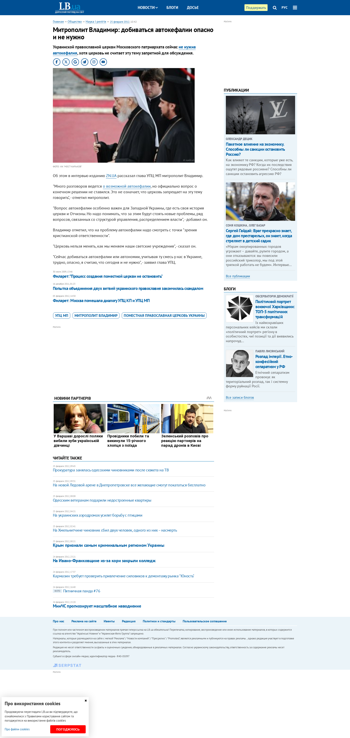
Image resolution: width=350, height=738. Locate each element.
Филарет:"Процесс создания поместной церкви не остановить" (108, 276)
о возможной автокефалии (127, 186)
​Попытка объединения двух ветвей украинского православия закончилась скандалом (128, 288)
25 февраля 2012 (119, 21)
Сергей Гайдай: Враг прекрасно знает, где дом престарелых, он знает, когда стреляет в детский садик (259, 236)
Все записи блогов (240, 397)
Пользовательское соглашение (205, 621)
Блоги (172, 7)
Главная (58, 21)
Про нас (58, 621)
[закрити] (86, 700)
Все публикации (238, 276)
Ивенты (109, 621)
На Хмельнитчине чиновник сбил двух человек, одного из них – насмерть (115, 530)
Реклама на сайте (83, 621)
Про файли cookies (17, 729)
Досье (193, 7)
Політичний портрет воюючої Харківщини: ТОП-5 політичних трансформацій (275, 309)
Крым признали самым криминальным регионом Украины (108, 545)
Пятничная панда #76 (77, 591)
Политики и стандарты (159, 621)
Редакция (129, 621)
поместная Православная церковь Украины (164, 315)
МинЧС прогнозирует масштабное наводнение (97, 606)
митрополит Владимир (96, 315)
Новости (146, 7)
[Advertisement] (133, 357)
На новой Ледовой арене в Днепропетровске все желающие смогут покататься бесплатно (129, 485)
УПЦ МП (61, 315)
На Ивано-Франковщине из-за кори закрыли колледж (104, 560)
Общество (75, 21)
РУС (285, 7)
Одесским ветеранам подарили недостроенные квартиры (102, 500)
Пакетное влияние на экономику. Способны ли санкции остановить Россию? (255, 149)
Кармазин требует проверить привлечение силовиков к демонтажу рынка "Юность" (123, 576)
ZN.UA (111, 175)
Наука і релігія (96, 21)
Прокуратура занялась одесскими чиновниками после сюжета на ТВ (111, 470)
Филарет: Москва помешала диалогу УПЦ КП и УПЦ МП (101, 300)
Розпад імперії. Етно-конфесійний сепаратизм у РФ (274, 361)
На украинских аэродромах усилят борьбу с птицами (97, 515)
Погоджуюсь (68, 729)
